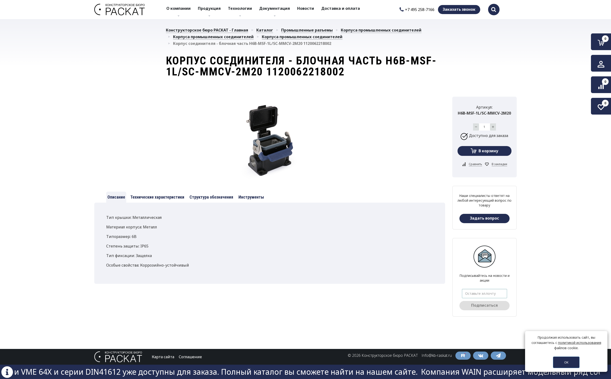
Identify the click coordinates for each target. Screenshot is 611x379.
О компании (178, 8)
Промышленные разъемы (307, 30)
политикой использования (579, 342)
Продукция (209, 8)
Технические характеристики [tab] (157, 197)
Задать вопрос (484, 218)
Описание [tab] (116, 197)
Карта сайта (163, 356)
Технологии (240, 8)
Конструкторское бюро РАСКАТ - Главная (207, 30)
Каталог (264, 30)
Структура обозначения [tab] (211, 197)
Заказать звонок (459, 9)
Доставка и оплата (340, 8)
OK (566, 362)
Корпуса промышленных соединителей (381, 30)
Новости (305, 8)
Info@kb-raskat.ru (436, 355)
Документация (274, 8)
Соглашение (190, 356)
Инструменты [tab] (251, 197)
